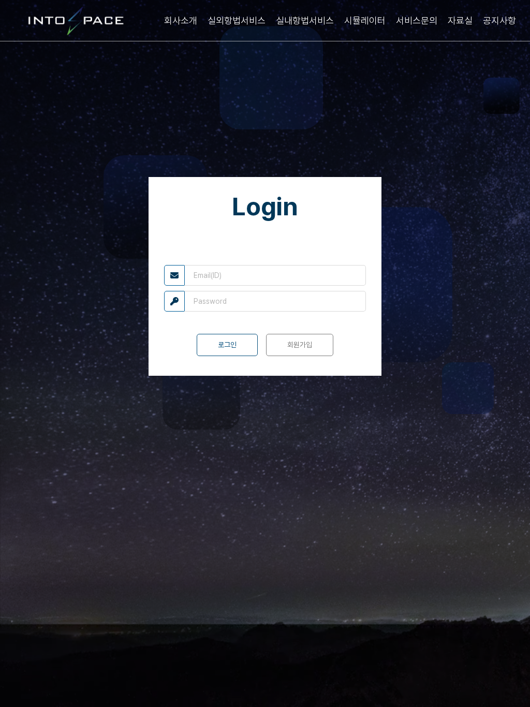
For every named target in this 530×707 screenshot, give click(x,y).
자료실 (460, 20)
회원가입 (299, 345)
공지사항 (499, 20)
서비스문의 (416, 20)
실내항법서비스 (305, 20)
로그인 (227, 345)
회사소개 (180, 20)
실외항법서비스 (237, 20)
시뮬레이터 (365, 20)
